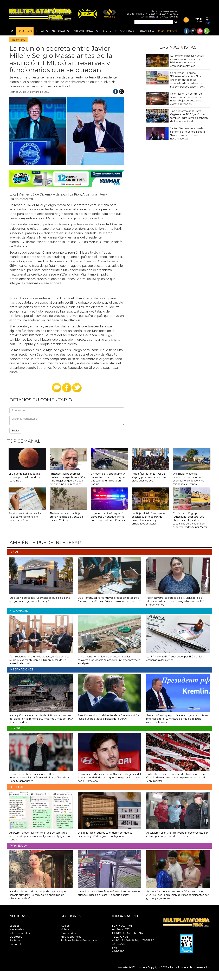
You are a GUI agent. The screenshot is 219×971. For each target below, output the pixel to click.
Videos (65, 929)
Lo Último (25, 31)
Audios (65, 925)
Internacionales (85, 31)
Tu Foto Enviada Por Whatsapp (81, 940)
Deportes (109, 31)
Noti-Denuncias (71, 936)
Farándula (146, 31)
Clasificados (167, 31)
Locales (42, 31)
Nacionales (60, 31)
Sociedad (127, 31)
